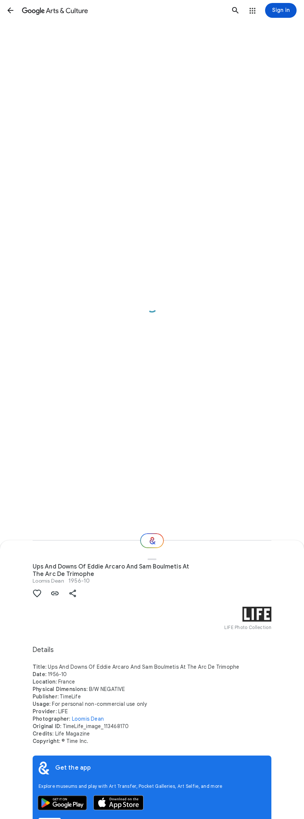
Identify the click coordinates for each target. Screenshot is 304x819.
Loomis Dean (48, 580)
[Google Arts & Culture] (123, 10)
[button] (10, 10)
